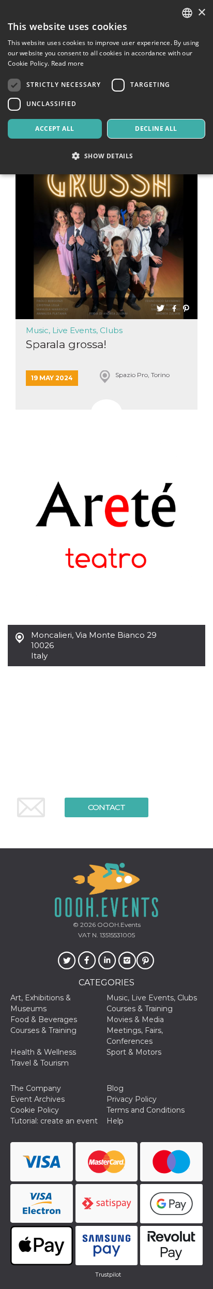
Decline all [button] (156, 128)
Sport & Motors (133, 1052)
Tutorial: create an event (54, 1121)
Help (115, 1121)
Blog (115, 1088)
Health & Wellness (43, 1052)
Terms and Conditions (145, 1110)
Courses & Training (139, 1008)
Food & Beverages (43, 1019)
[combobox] (187, 13)
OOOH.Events (118, 924)
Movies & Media (135, 1019)
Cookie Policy (34, 1110)
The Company (35, 1088)
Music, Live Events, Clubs (74, 330)
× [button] (201, 13)
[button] (106, 155)
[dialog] (106, 87)
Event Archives (37, 1099)
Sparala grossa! (66, 344)
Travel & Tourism (39, 1063)
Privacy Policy (131, 1099)
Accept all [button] (54, 128)
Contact (106, 807)
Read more (67, 63)
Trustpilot (108, 1274)
